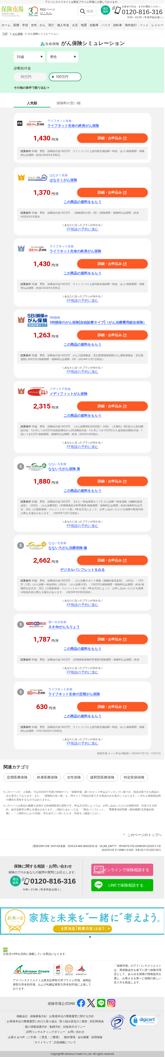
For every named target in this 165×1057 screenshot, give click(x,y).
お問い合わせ (76, 1031)
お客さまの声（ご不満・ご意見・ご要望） (34, 1037)
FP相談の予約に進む (82, 229)
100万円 (62, 77)
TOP (5, 33)
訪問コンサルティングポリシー (45, 1031)
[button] (145, 1021)
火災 (75, 25)
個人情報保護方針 (36, 1026)
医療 (16, 25)
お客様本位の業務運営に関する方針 (71, 1016)
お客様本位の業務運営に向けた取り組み (32, 1021)
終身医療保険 (47, 777)
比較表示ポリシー (74, 1026)
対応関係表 (97, 1021)
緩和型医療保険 (102, 777)
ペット (144, 25)
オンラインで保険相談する (126, 870)
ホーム (6, 25)
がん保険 (17, 33)
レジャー (157, 25)
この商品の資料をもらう (82, 202)
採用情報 (96, 1037)
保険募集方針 (38, 1016)
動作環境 (69, 1037)
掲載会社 (22, 1016)
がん (43, 25)
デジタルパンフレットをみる (82, 570)
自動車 (94, 25)
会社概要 (83, 1037)
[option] (82, 921)
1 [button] (77, 937)
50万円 (26, 77)
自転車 (117, 25)
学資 (25, 25)
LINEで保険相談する (126, 885)
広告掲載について (65, 1042)
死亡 (51, 25)
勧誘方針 (55, 1026)
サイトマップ (43, 1042)
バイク (105, 25)
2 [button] (83, 937)
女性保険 (74, 777)
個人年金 (63, 25)
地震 (84, 25)
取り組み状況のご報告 (73, 1021)
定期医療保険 (17, 777)
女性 (34, 25)
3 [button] (90, 937)
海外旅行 (131, 25)
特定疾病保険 (134, 777)
